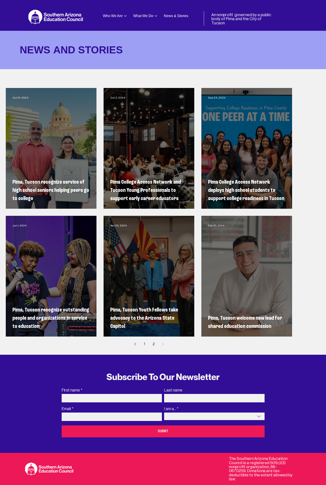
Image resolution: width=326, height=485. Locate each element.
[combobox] (214, 416)
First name (72, 390)
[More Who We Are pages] (125, 16)
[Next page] (163, 344)
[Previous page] (135, 344)
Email (67, 409)
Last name (173, 390)
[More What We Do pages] (156, 16)
